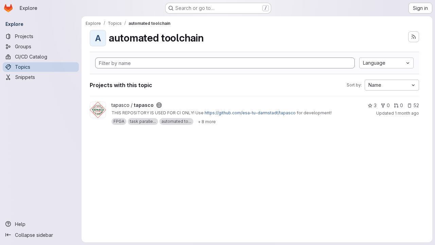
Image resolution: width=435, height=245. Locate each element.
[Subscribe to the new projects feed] (413, 36)
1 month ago (407, 113)
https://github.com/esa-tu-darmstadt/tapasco (250, 112)
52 (416, 105)
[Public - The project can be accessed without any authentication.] (159, 105)
